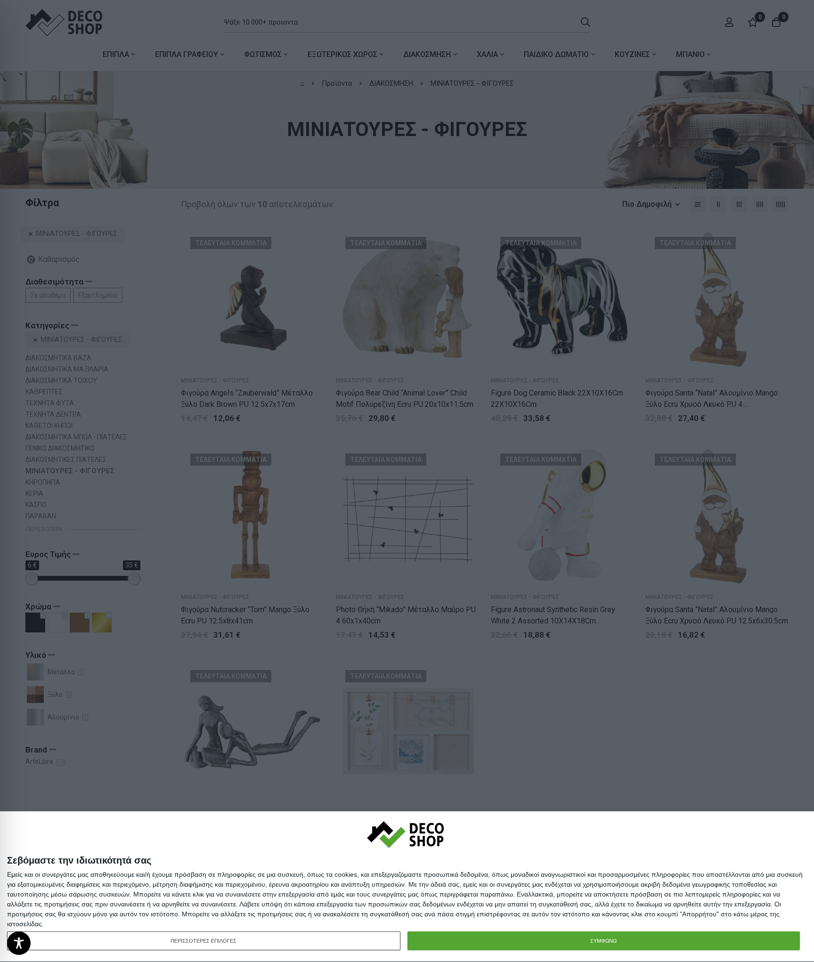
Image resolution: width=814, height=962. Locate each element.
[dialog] (407, 887)
